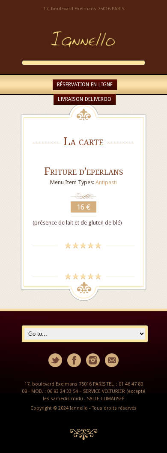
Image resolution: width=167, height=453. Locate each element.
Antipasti (106, 182)
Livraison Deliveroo (84, 99)
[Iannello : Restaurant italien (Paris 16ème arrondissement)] (83, 55)
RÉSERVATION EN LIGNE (85, 85)
